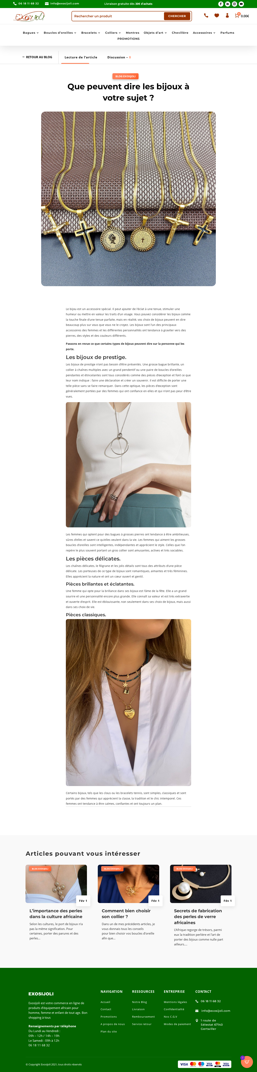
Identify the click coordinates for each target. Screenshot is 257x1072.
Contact (106, 1009)
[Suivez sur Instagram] (234, 4)
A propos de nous (113, 1024)
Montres (132, 33)
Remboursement (143, 1016)
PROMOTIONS (128, 39)
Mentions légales (175, 1002)
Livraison (138, 1009)
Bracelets (89, 33)
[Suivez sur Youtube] (241, 4)
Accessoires (202, 33)
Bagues (29, 33)
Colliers (111, 33)
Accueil (105, 1002)
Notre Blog (139, 1002)
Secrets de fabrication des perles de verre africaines (198, 916)
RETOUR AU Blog (39, 57)
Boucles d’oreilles (58, 33)
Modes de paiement (177, 1024)
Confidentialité (174, 1009)
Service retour (142, 1024)
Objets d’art (153, 33)
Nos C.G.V (170, 1016)
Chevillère (180, 33)
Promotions (109, 1016)
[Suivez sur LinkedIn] (227, 4)
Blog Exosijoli (125, 76)
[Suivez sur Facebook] (220, 4)
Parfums (227, 33)
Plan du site (109, 1031)
